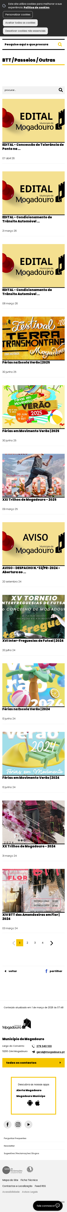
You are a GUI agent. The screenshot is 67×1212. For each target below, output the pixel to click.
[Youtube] (28, 1124)
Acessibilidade (30, 1169)
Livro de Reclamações (12, 1170)
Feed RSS (40, 1186)
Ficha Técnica (29, 1180)
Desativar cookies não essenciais (25, 31)
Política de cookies (36, 7)
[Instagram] (18, 1124)
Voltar (13, 971)
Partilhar (56, 971)
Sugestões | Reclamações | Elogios (21, 1153)
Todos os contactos (21, 1063)
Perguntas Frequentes (15, 1138)
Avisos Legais (30, 1192)
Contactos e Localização (17, 1186)
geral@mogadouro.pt (50, 1052)
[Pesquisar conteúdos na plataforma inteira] (60, 44)
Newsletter (9, 1146)
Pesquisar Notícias (15, 80)
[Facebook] (7, 1124)
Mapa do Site (10, 1180)
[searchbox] (33, 44)
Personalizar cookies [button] (17, 14)
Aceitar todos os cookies (20, 22)
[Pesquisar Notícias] (61, 90)
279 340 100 (44, 1046)
